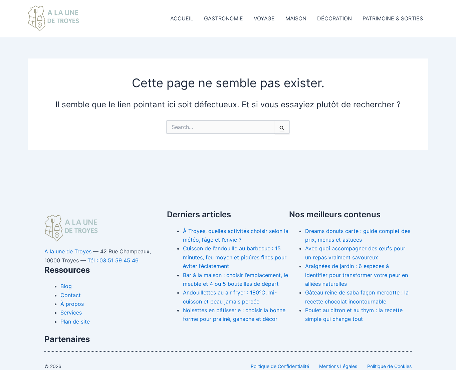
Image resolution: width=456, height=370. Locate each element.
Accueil (181, 18)
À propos (72, 303)
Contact (70, 295)
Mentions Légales (338, 366)
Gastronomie (223, 18)
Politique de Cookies (389, 366)
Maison (295, 18)
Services (71, 312)
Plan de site (75, 321)
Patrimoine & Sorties (393, 18)
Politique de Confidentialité (280, 366)
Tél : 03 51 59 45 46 (113, 260)
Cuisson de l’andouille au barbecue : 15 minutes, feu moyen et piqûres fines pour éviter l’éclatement (234, 257)
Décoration (334, 18)
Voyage (264, 18)
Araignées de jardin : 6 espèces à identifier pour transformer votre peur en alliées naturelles (356, 275)
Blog (66, 286)
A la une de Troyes (67, 251)
